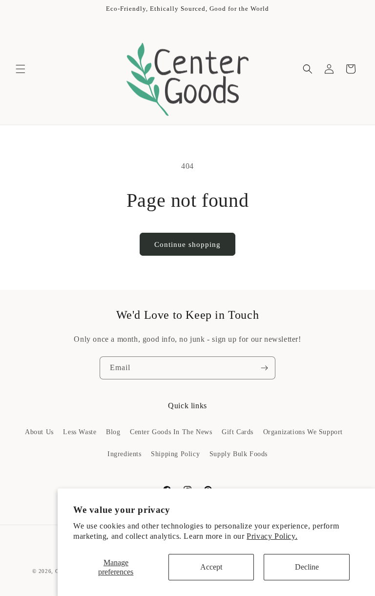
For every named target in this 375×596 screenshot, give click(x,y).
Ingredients (124, 454)
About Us (39, 432)
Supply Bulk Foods (238, 454)
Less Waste (79, 432)
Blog (113, 432)
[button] (20, 69)
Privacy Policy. (272, 536)
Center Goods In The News (171, 432)
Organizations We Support (303, 432)
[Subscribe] (264, 367)
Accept (211, 567)
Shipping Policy (175, 454)
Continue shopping (187, 244)
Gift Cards (237, 432)
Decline (307, 567)
